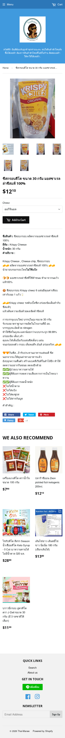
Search (32, 667)
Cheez (6, 202)
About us (33, 672)
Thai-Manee (23, 731)
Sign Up (56, 714)
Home (5, 67)
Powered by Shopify (43, 731)
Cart (59, 4)
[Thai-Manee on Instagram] (37, 697)
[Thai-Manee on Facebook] (28, 697)
